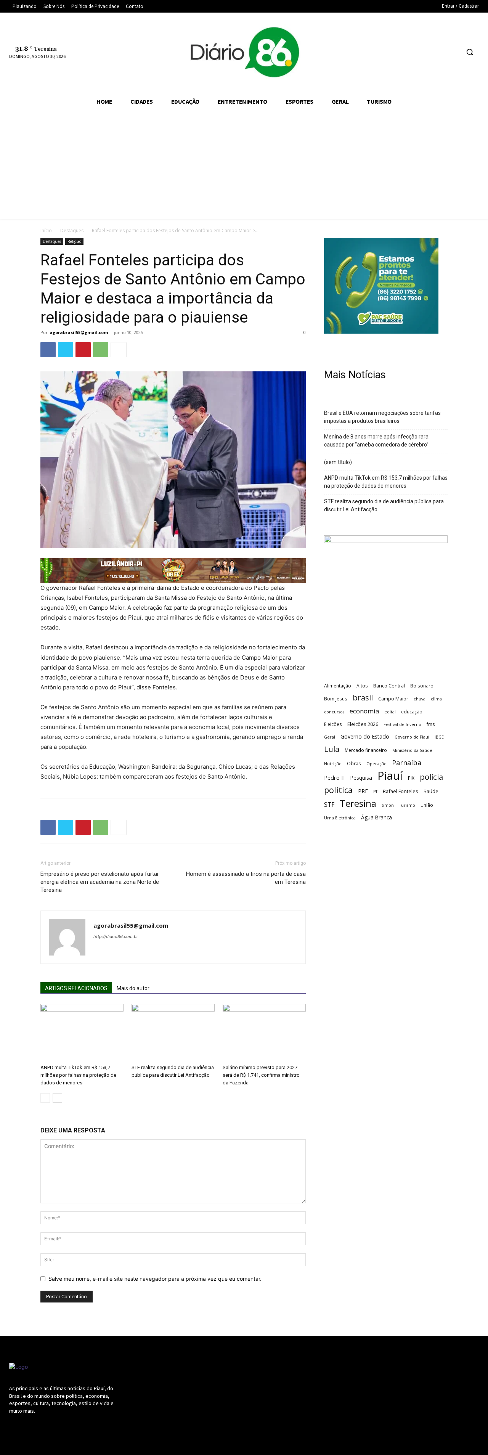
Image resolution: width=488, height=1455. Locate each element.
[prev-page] (45, 1098)
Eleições (333, 724)
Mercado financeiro (366, 750)
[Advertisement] (244, 165)
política (338, 790)
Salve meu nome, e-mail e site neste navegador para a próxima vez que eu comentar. (155, 1278)
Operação (376, 763)
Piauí (390, 776)
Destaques (71, 230)
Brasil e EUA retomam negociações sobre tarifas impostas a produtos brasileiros (382, 417)
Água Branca (376, 817)
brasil (363, 698)
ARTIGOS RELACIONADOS (76, 988)
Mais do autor (133, 988)
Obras (354, 763)
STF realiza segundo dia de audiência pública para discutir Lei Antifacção (384, 505)
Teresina (358, 804)
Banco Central (389, 685)
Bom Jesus (335, 698)
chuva (419, 699)
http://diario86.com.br (115, 936)
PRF (363, 791)
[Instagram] (382, 52)
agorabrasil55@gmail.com (79, 332)
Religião (74, 241)
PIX (411, 778)
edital (390, 712)
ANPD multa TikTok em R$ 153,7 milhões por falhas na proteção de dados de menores (78, 1075)
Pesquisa (361, 777)
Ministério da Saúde (412, 750)
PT (375, 791)
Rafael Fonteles (400, 791)
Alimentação (337, 686)
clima (436, 699)
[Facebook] (368, 52)
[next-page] (57, 1098)
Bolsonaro (421, 686)
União (427, 805)
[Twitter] (425, 52)
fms (431, 724)
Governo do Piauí (412, 737)
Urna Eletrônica (340, 818)
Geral (329, 737)
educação (411, 711)
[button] (470, 52)
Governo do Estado (364, 736)
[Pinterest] (83, 349)
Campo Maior (393, 698)
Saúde (431, 791)
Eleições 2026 (362, 724)
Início (46, 230)
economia (364, 711)
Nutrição (333, 763)
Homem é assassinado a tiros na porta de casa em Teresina (246, 877)
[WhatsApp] (439, 52)
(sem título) (338, 462)
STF (329, 805)
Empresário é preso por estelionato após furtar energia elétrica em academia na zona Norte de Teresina (99, 881)
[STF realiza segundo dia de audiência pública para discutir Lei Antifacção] (173, 1032)
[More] (119, 349)
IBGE (439, 737)
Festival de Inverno (402, 724)
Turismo (407, 805)
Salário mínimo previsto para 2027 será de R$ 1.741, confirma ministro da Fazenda (261, 1075)
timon (388, 805)
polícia (431, 777)
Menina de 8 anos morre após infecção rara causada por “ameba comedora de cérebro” (376, 441)
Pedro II (334, 777)
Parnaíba (406, 762)
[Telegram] (397, 52)
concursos (334, 712)
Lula (331, 749)
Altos (362, 686)
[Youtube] (453, 52)
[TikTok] (411, 52)
